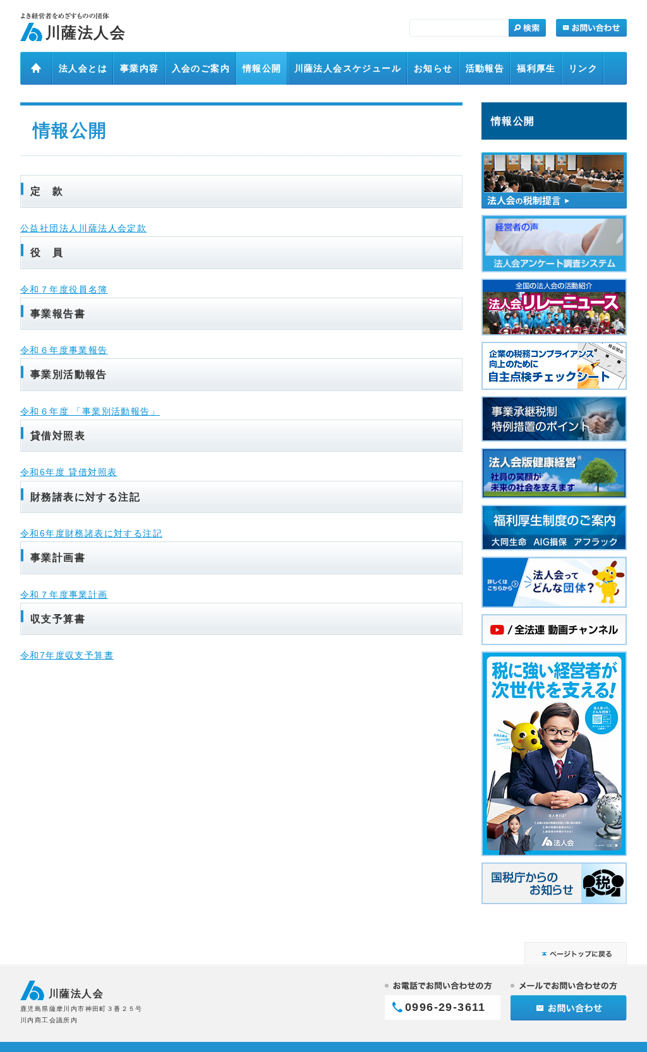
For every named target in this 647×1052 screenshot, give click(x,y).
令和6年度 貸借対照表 (68, 472)
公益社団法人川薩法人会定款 (83, 228)
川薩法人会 (85, 32)
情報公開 (513, 120)
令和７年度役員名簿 (64, 289)
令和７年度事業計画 (64, 594)
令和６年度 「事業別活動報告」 (90, 411)
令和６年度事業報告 (64, 350)
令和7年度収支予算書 (67, 655)
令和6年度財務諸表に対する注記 (91, 533)
